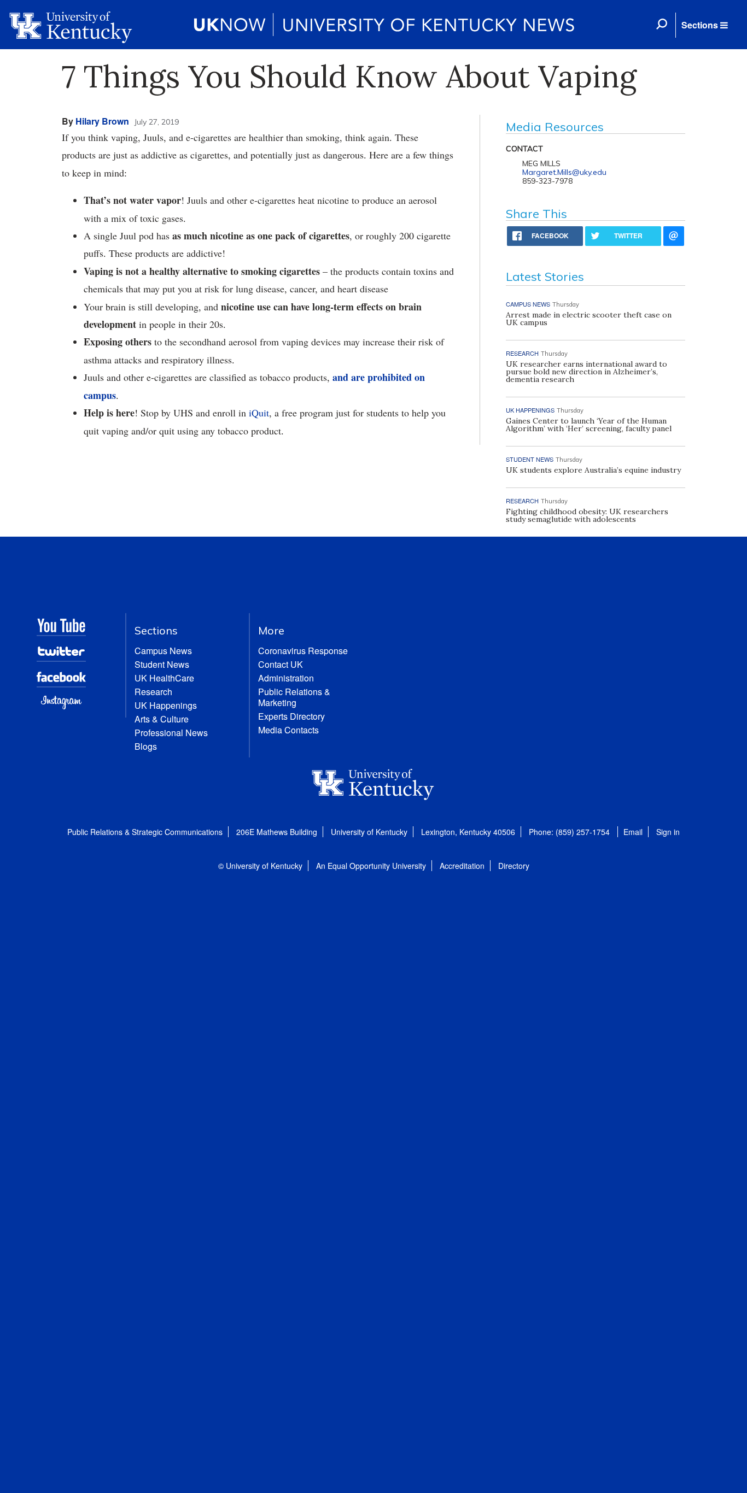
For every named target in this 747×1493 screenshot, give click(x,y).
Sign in (668, 831)
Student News (162, 664)
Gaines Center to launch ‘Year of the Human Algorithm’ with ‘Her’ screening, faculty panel (589, 424)
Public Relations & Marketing (294, 697)
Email (633, 831)
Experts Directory (291, 716)
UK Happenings (166, 705)
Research (153, 691)
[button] (704, 25)
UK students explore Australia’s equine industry (593, 470)
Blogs (146, 746)
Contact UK (280, 664)
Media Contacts (288, 730)
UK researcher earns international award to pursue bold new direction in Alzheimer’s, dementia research (586, 371)
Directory (513, 865)
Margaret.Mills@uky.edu (564, 172)
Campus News (163, 650)
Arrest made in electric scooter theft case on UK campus (589, 318)
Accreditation (462, 865)
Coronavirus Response (303, 650)
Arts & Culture (162, 719)
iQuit (259, 412)
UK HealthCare (164, 678)
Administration (286, 678)
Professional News (171, 732)
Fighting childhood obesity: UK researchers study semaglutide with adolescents (587, 515)
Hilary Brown (102, 121)
